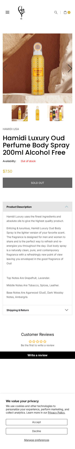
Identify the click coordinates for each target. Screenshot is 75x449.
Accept (36, 422)
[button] (56, 12)
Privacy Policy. (56, 412)
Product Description (19, 206)
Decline (36, 431)
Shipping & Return (18, 310)
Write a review (37, 355)
